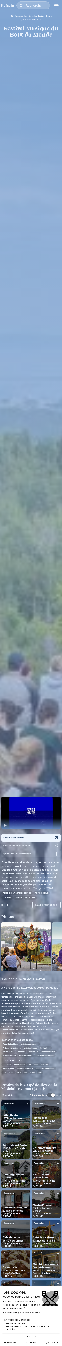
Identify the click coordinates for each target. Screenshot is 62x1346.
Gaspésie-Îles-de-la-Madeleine (29, 16)
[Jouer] (30, 813)
